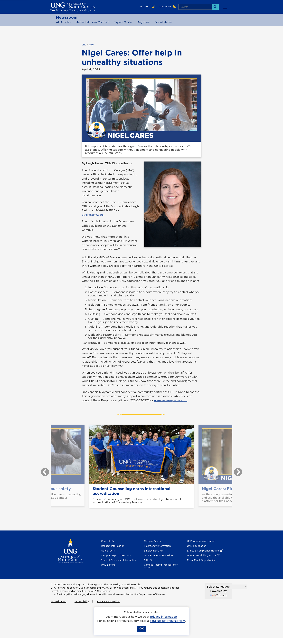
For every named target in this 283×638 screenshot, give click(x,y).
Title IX (148, 560)
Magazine (143, 22)
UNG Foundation (196, 546)
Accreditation (58, 601)
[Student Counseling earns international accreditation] (141, 454)
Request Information (112, 546)
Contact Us (107, 541)
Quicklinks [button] (166, 6)
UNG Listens (108, 564)
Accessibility (82, 601)
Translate (221, 595)
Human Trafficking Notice (201, 555)
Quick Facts (108, 550)
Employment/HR (153, 550)
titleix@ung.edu (92, 215)
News (91, 45)
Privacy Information (108, 601)
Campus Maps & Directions (116, 555)
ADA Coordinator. (101, 591)
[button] (225, 7)
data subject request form (167, 621)
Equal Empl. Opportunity (201, 560)
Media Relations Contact (92, 22)
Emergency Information (157, 546)
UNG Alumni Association (201, 541)
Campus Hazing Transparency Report (161, 566)
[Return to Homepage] (70, 551)
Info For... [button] (145, 6)
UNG (84, 45)
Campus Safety (152, 541)
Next (235, 470)
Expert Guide (123, 22)
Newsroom (66, 17)
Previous (42, 470)
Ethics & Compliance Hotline (203, 550)
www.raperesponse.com (170, 400)
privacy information (163, 617)
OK (141, 628)
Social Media (163, 22)
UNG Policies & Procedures (159, 555)
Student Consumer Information (119, 560)
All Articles (63, 22)
